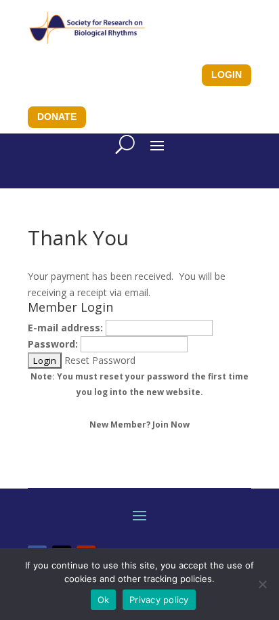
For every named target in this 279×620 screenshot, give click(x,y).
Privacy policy (159, 599)
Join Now (171, 424)
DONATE (57, 116)
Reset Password (99, 360)
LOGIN (226, 74)
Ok (104, 599)
